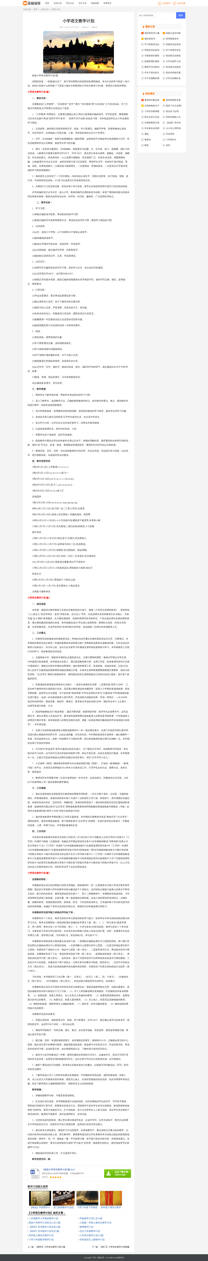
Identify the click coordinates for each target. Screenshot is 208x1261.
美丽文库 (100, 1258)
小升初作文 (171, 139)
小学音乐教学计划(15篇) (92, 1235)
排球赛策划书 (172, 39)
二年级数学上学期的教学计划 (43, 1218)
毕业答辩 (170, 134)
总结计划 (58, 3)
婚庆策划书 (149, 39)
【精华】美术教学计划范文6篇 (44, 1231)
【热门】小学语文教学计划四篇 (114, 1247)
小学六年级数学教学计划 (41, 1239)
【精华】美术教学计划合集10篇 (44, 1227)
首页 (47, 3)
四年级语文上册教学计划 (92, 1239)
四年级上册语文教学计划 (41, 1235)
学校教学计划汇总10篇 (91, 1218)
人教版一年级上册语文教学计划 (95, 1222)
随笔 (146, 145)
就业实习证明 (172, 111)
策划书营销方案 (173, 73)
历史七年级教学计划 (90, 1231)
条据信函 (95, 3)
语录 (168, 145)
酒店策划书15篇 (151, 33)
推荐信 (147, 139)
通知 (146, 134)
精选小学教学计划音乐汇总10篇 (44, 1222)
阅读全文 (85, 27)
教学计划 (56, 9)
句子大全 (82, 3)
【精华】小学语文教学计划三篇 (50, 1247)
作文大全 (70, 3)
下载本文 (94, 27)
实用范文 (107, 3)
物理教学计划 (86, 1227)
